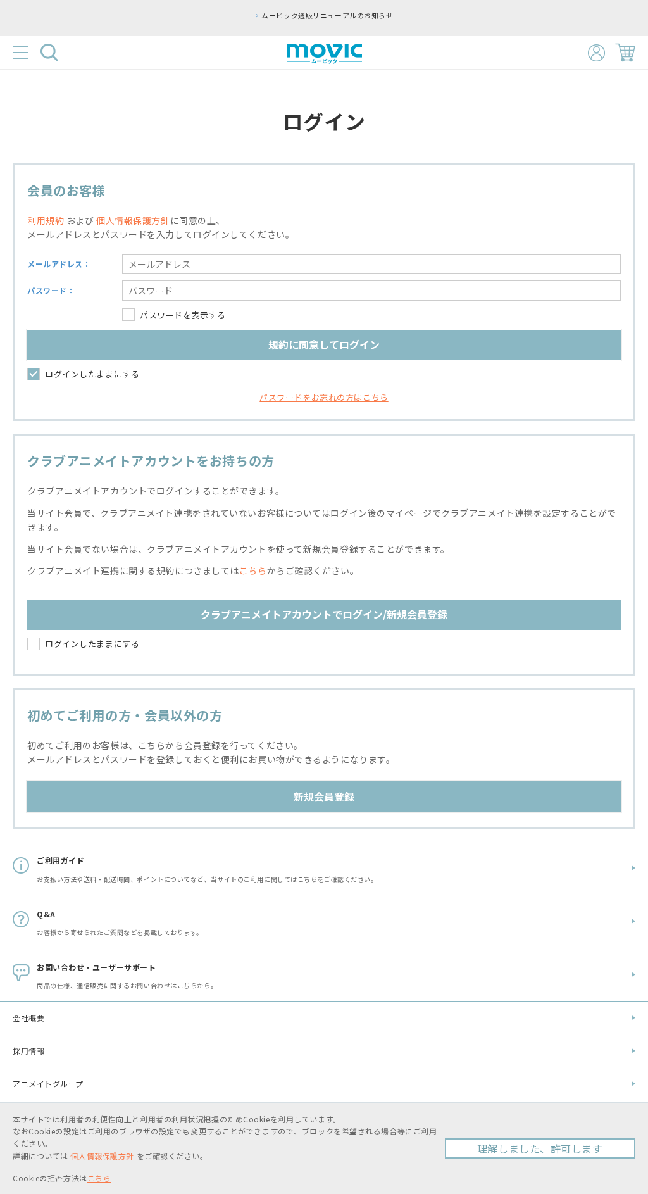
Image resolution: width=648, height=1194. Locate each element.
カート (625, 52)
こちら (253, 570)
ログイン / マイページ (596, 52)
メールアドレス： (58, 263)
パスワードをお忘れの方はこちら (323, 397)
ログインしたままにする (92, 374)
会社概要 (28, 1017)
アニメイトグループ (48, 1083)
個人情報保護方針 (133, 220)
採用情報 (28, 1050)
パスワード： (51, 290)
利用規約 (45, 220)
